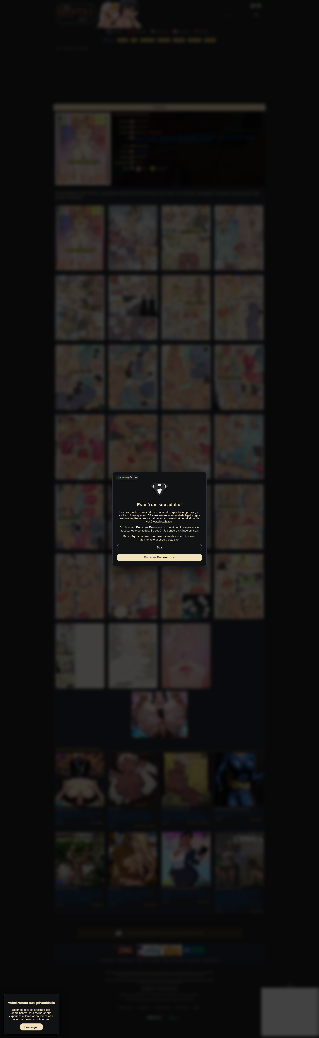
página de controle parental (148, 536)
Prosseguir (31, 1027)
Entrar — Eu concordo (159, 557)
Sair (159, 547)
